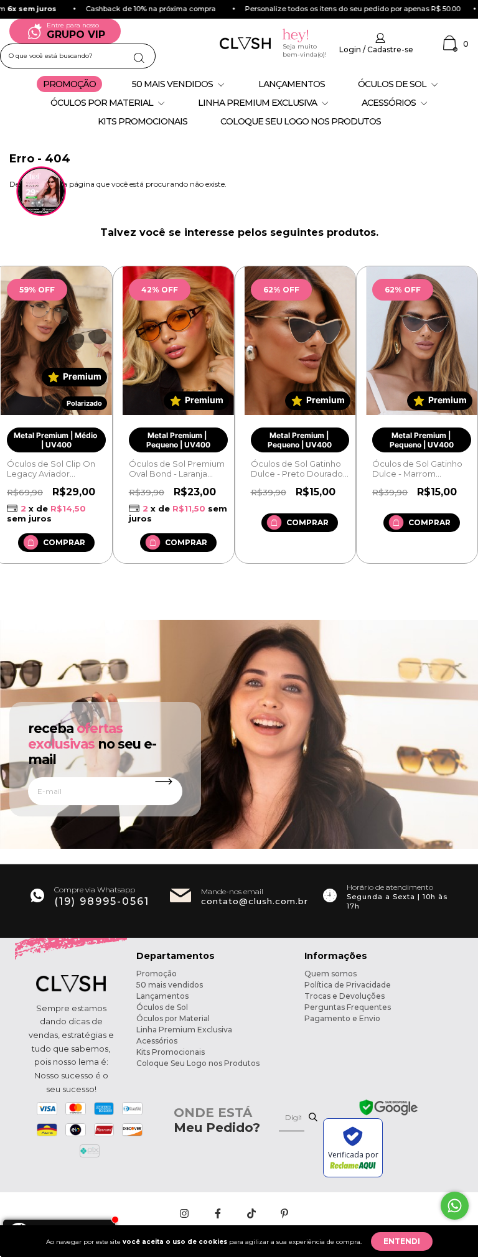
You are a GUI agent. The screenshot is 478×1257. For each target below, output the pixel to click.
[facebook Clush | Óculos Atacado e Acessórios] (219, 1213)
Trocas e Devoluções (344, 996)
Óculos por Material (102, 102)
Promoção (69, 84)
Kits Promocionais (142, 121)
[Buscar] (140, 56)
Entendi (401, 1241)
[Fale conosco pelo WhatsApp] (455, 1206)
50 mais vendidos (173, 84)
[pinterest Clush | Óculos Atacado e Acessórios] (284, 1213)
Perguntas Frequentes (347, 1007)
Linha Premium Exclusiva (258, 102)
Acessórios (390, 102)
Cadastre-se (390, 49)
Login (350, 49)
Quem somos (330, 973)
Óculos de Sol (393, 84)
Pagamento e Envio (342, 1018)
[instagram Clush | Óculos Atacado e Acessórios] (185, 1213)
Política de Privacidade (347, 984)
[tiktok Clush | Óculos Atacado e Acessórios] (252, 1213)
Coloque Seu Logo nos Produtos (300, 121)
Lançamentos (291, 84)
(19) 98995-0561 (101, 901)
